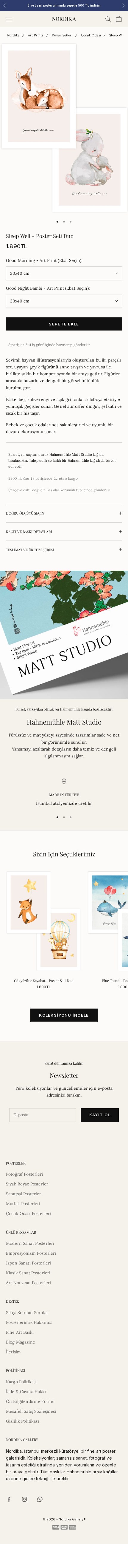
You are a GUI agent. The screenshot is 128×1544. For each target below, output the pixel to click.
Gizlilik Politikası (22, 1421)
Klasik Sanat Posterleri (28, 1273)
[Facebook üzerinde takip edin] (9, 1499)
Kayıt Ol (99, 1114)
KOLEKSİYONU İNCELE (64, 1015)
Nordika (13, 35)
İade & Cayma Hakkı (26, 1391)
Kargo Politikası (21, 1381)
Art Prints (35, 35)
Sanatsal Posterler (23, 1193)
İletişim (13, 1352)
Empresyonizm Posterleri (31, 1253)
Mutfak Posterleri (23, 1203)
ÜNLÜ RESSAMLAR (21, 1232)
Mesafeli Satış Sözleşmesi (31, 1411)
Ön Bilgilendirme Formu (30, 1401)
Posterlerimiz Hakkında (29, 1322)
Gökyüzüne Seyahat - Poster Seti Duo (44, 980)
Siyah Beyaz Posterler (27, 1184)
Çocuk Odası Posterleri (28, 1213)
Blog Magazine (20, 1342)
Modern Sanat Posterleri (30, 1243)
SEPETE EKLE (64, 324)
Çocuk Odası (91, 35)
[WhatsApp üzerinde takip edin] (40, 1499)
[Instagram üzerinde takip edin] (24, 1499)
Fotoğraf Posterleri (24, 1174)
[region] (64, 793)
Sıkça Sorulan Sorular (27, 1312)
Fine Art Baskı (20, 1332)
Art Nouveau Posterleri (28, 1282)
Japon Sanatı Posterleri (28, 1263)
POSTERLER (16, 1163)
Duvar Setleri (62, 35)
